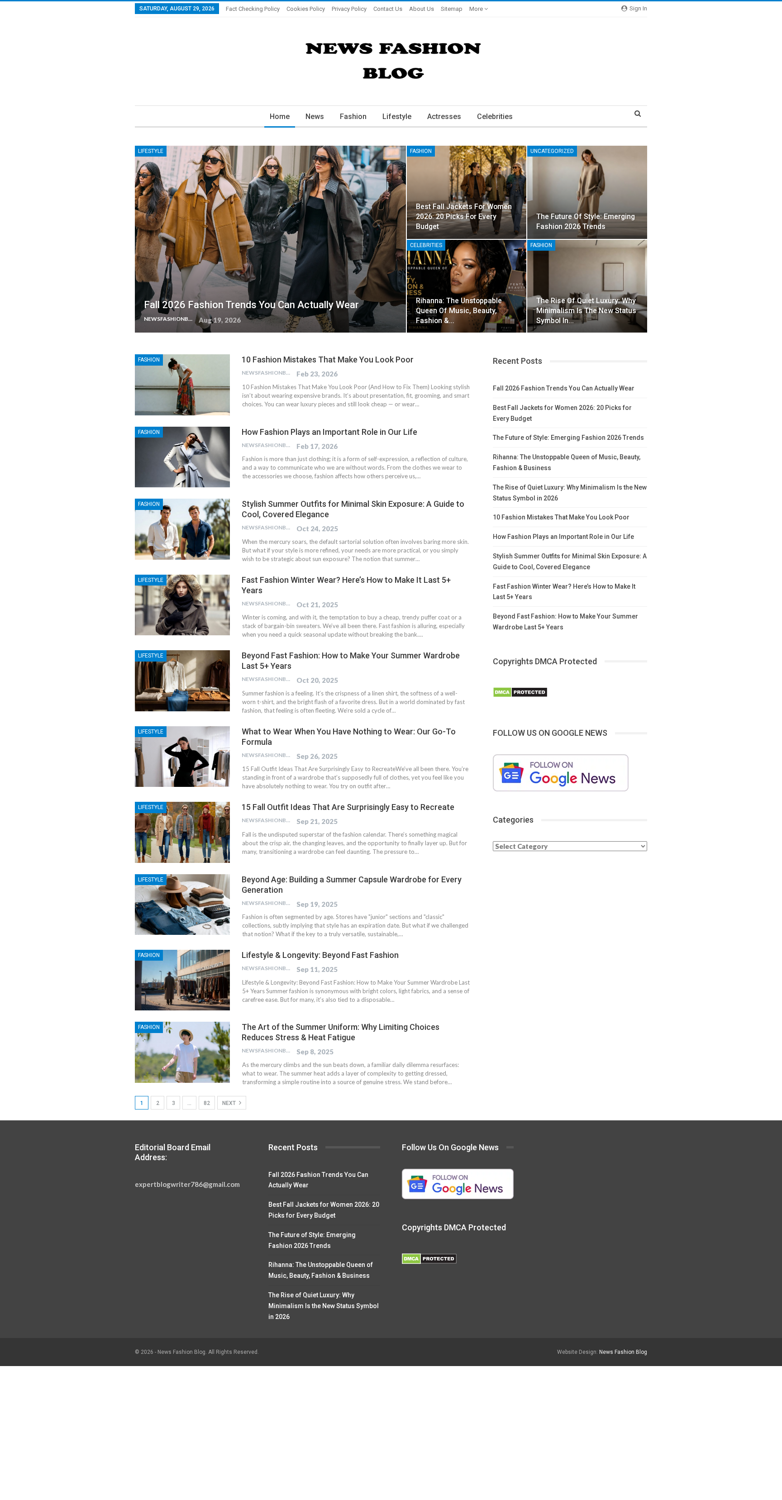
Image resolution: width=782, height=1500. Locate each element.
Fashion (353, 116)
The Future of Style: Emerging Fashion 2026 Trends (568, 437)
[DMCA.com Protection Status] (520, 693)
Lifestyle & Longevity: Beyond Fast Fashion (320, 955)
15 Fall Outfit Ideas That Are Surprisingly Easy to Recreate (348, 807)
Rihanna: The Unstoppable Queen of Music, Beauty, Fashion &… (459, 310)
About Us (421, 8)
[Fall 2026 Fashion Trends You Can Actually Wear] (270, 239)
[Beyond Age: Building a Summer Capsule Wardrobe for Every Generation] (182, 904)
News (314, 116)
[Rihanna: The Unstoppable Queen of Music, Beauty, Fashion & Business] (467, 286)
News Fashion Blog (623, 1352)
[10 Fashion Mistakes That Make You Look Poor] (182, 384)
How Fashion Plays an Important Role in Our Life (329, 432)
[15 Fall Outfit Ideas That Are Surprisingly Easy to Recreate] (182, 832)
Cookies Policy (305, 8)
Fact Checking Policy (253, 8)
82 (207, 1103)
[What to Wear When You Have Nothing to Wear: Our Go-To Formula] (182, 756)
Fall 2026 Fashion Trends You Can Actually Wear (251, 304)
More (476, 8)
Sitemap (452, 8)
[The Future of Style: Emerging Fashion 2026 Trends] (587, 192)
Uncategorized (552, 151)
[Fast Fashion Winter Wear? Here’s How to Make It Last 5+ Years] (182, 605)
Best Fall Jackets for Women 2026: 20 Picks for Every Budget (464, 216)
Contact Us (387, 8)
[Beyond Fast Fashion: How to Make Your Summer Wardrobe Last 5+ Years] (182, 680)
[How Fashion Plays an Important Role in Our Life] (182, 457)
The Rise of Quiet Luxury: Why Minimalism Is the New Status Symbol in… (586, 310)
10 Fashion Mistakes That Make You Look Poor (328, 359)
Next (229, 1103)
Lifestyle (396, 116)
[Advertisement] (271, 1433)
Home (280, 116)
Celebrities (495, 116)
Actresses (444, 116)
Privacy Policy (349, 8)
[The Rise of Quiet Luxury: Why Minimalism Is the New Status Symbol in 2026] (587, 286)
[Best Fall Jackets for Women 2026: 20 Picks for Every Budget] (467, 192)
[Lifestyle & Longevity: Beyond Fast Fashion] (182, 980)
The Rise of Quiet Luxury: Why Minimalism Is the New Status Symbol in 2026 (323, 1305)
